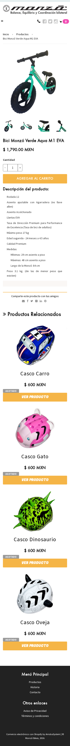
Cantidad (9, 160)
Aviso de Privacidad (35, 711)
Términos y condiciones (35, 716)
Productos (22, 34)
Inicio (6, 34)
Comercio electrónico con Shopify (24, 734)
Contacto (35, 692)
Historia (35, 687)
